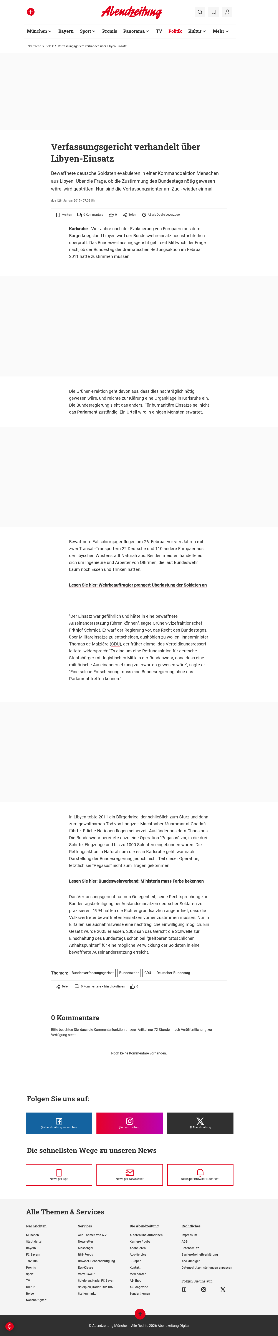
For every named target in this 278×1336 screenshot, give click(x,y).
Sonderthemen (140, 1293)
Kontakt (135, 1267)
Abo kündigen (191, 1261)
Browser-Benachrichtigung (96, 1261)
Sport (85, 31)
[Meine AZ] (227, 12)
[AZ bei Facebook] (184, 1289)
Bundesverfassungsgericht (123, 242)
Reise (30, 1293)
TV (159, 31)
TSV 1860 (32, 1261)
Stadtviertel (34, 1241)
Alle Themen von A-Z (92, 1235)
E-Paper (135, 1261)
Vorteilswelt (86, 1274)
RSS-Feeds (85, 1254)
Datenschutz (190, 1248)
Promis (109, 31)
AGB (185, 1241)
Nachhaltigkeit (36, 1300)
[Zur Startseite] (131, 18)
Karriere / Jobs (140, 1241)
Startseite (34, 46)
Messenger (85, 1248)
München (37, 31)
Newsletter (85, 1241)
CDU (115, 644)
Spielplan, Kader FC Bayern (96, 1280)
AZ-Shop (135, 1280)
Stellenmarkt (87, 1293)
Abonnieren (138, 1248)
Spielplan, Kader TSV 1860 (96, 1287)
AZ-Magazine (139, 1287)
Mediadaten (138, 1274)
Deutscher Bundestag (173, 973)
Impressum (189, 1235)
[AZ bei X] (223, 1289)
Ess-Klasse (85, 1267)
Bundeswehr (186, 562)
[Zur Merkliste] (213, 12)
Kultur (195, 31)
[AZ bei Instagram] (203, 1289)
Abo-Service (138, 1254)
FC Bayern (33, 1254)
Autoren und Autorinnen (146, 1235)
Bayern (66, 31)
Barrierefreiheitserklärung (200, 1254)
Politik (175, 31)
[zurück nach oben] (140, 1316)
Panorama (134, 31)
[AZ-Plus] (31, 12)
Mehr (218, 31)
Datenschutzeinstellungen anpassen (207, 1267)
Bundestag (104, 249)
